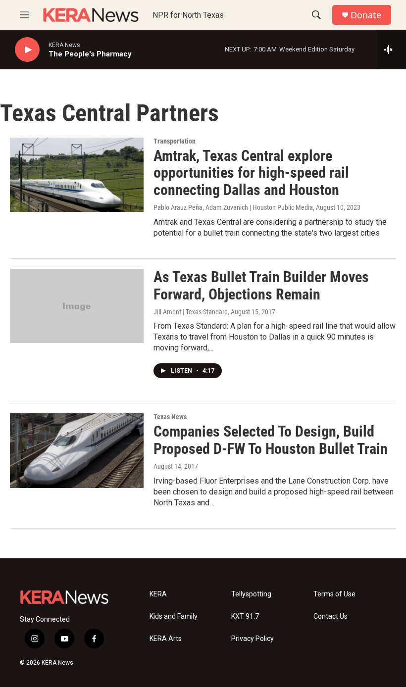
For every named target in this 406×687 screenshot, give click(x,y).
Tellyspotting (251, 594)
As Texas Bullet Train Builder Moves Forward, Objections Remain (261, 285)
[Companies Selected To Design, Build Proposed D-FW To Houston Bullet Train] (77, 450)
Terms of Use (334, 594)
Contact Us (330, 616)
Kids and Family (174, 616)
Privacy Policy (252, 638)
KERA (158, 594)
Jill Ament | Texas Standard (190, 312)
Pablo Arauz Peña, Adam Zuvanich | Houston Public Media (233, 207)
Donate (366, 15)
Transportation (174, 141)
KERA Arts (166, 638)
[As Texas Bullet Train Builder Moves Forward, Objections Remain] (77, 306)
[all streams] (391, 49)
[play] (27, 49)
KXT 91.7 (245, 616)
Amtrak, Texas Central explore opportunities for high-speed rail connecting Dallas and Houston (251, 173)
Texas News (170, 417)
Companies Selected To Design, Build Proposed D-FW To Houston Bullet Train (270, 440)
